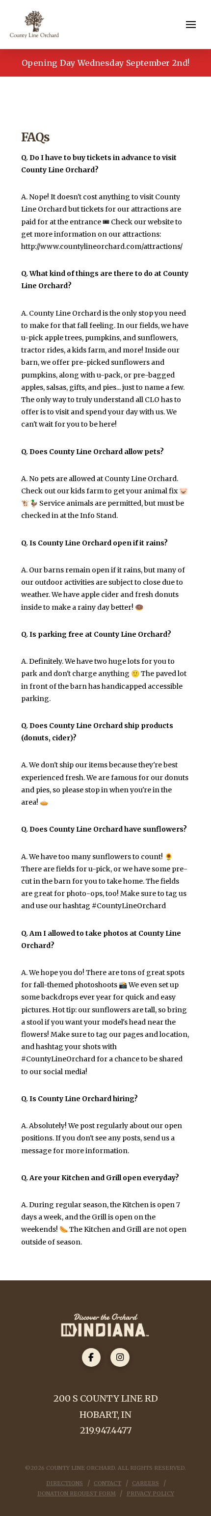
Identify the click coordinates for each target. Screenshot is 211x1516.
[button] (191, 24)
